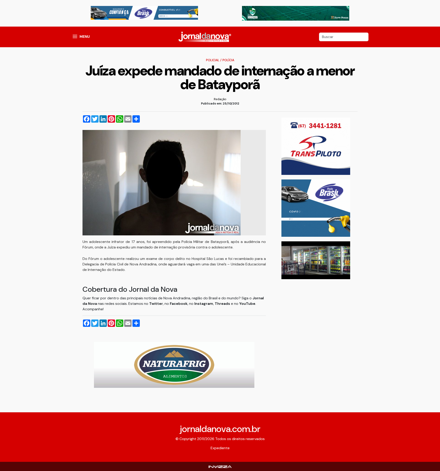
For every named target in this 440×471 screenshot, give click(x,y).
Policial (212, 60)
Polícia (228, 60)
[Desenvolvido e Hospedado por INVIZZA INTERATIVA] (220, 466)
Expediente (220, 448)
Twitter (156, 303)
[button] (75, 36)
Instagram (203, 303)
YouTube (247, 303)
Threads (223, 303)
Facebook (178, 303)
